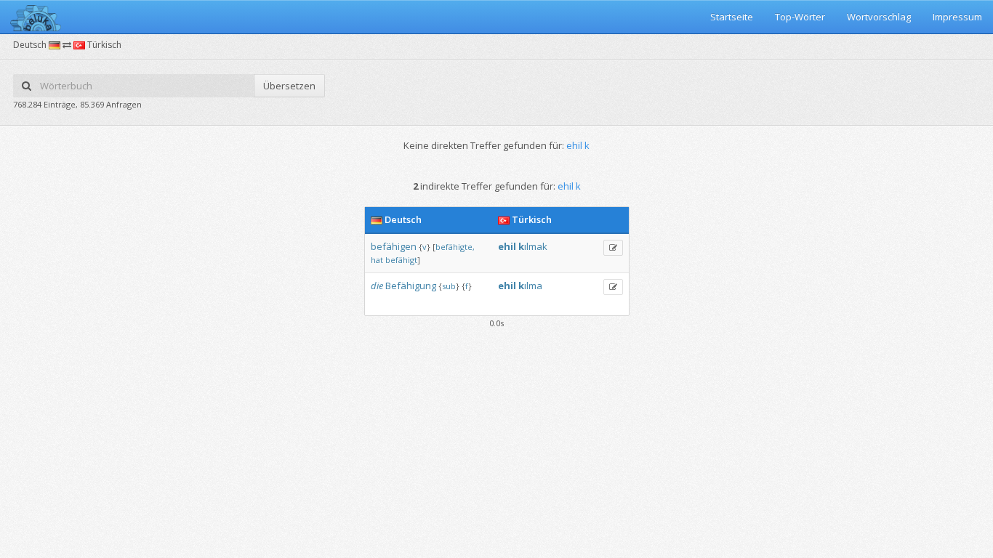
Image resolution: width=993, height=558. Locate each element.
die (377, 285)
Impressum (957, 16)
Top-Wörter (800, 16)
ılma (533, 285)
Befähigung (410, 285)
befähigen (394, 246)
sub (449, 285)
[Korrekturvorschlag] (613, 248)
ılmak (535, 246)
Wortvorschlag (879, 16)
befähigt (401, 259)
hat (377, 259)
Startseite (731, 16)
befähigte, (455, 246)
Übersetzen (289, 85)
